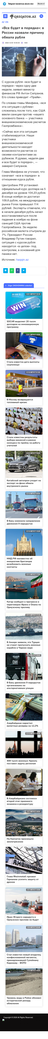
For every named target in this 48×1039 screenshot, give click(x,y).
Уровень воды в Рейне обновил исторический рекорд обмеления (24, 1000)
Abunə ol (41, 4)
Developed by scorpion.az (32, 1020)
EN (6, 22)
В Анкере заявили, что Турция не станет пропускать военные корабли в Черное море (23, 645)
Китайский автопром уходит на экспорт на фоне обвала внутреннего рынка (24, 483)
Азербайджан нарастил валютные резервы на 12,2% (22, 724)
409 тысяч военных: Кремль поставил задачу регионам (22, 762)
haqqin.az (22, 259)
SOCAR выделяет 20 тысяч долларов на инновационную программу (23, 324)
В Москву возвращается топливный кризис (20, 401)
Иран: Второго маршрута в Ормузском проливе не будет (23, 918)
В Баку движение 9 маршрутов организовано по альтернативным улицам (23, 685)
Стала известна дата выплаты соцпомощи (23, 363)
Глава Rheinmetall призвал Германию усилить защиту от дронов (23, 879)
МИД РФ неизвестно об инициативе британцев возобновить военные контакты (19, 562)
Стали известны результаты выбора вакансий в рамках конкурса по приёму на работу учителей (23, 441)
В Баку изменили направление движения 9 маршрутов (23, 522)
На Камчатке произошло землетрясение (20, 840)
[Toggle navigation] (5, 16)
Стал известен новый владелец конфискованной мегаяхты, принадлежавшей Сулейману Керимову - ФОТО (24, 959)
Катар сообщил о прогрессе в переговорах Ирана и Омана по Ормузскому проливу (24, 604)
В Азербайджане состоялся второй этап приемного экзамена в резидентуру (22, 801)
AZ (3, 22)
